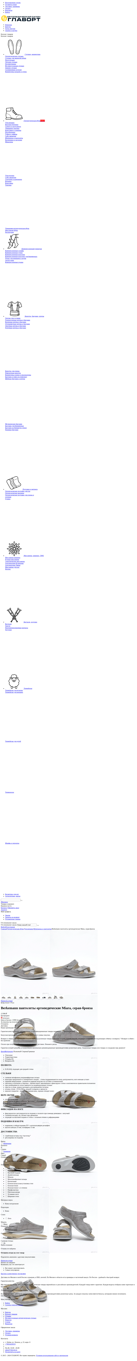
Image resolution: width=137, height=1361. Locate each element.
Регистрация (10, 927)
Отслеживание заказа (8, 925)
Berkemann (7, 1143)
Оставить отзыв (11, 4)
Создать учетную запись (14, 1305)
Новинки (8, 25)
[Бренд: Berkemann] (5, 1018)
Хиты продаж (10, 29)
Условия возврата (11, 1335)
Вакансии (8, 1324)
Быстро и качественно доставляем (13, 1274)
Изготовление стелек (13, 3)
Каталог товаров (11, 1314)
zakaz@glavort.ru (11, 1350)
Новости (8, 1320)
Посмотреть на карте (12, 1352)
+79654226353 (10, 1344)
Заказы (7, 915)
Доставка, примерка (12, 6)
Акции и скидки (11, 30)
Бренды (8, 27)
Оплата (7, 8)
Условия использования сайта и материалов (52, 1355)
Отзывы (8, 1316)
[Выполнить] (38, 925)
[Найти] (21, 900)
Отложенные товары (12, 919)
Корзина (4, 908)
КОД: (3, 1003)
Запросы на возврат (12, 917)
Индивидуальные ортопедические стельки (20, 1318)
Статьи (7, 1322)
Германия (6, 1151)
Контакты (8, 10)
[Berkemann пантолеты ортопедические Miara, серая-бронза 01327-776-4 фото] (25, 993)
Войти (7, 12)
